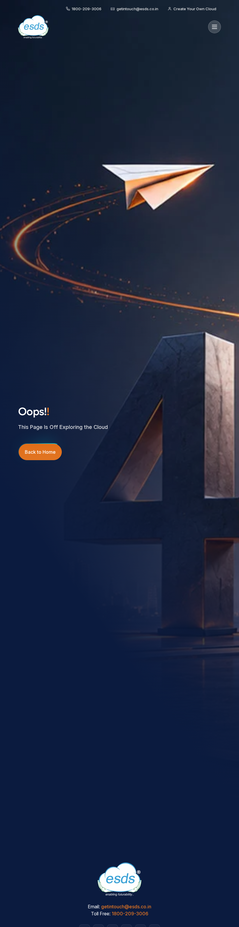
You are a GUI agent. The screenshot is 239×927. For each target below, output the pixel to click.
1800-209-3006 (130, 913)
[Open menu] (214, 26)
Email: (94, 906)
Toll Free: (100, 913)
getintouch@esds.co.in (126, 906)
